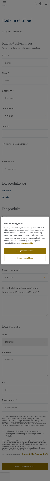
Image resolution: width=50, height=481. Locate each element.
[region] (25, 240)
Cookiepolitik (27, 243)
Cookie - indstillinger (25, 258)
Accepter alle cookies (25, 251)
